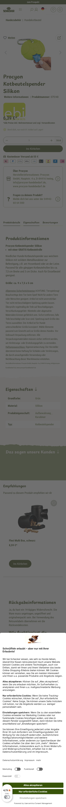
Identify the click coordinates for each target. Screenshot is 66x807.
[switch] (7, 797)
